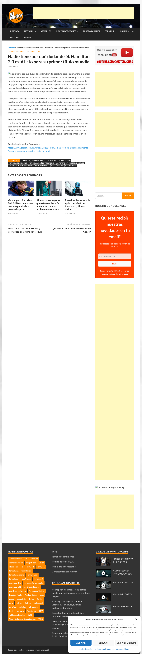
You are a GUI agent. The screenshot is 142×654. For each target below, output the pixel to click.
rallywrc (20, 611)
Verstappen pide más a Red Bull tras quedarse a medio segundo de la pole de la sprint (20, 205)
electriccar (13, 567)
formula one (26, 571)
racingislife (70, 166)
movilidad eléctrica (31, 587)
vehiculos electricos (17, 615)
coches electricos (16, 563)
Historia (14, 37)
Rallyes (124, 31)
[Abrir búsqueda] (133, 31)
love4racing (48, 163)
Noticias (28, 31)
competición (37, 160)
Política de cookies (85, 649)
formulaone (65, 160)
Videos (27, 37)
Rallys (11, 611)
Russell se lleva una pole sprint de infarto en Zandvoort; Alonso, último (77, 205)
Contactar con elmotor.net (64, 571)
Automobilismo (15, 559)
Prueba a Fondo (15, 595)
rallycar (19, 603)
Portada (15, 31)
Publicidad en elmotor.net (64, 566)
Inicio (54, 551)
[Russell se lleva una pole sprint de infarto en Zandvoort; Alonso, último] (78, 189)
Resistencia (31, 611)
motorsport (62, 163)
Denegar (103, 643)
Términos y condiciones (102, 649)
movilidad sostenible (17, 591)
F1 (45, 160)
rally (11, 603)
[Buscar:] (114, 195)
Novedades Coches (66, 31)
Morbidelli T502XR (123, 582)
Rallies (39, 599)
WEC (30, 615)
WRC (40, 619)
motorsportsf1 (42, 166)
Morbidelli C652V (122, 594)
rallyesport (38, 603)
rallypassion (33, 607)
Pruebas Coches (91, 31)
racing (60, 166)
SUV (41, 611)
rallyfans (13, 607)
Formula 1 (110, 31)
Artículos (45, 31)
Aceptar (81, 643)
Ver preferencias (126, 643)
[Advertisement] (83, 13)
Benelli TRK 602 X (122, 606)
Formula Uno (34, 52)
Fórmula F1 (23, 52)
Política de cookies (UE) (63, 561)
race (53, 166)
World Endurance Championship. (22, 619)
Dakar (41, 563)
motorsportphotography (21, 166)
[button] (136, 619)
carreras (25, 160)
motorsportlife (76, 163)
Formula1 (52, 160)
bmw (26, 559)
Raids (31, 599)
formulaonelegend (18, 163)
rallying (22, 607)
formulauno (35, 163)
